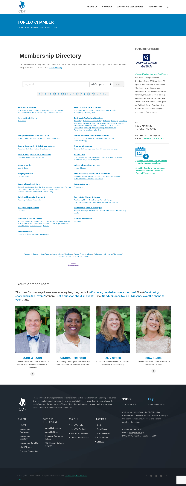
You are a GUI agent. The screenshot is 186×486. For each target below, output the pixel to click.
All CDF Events (26, 447)
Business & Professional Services (88, 118)
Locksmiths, (116, 125)
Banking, (77, 149)
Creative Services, (33, 110)
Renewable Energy (80, 141)
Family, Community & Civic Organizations (36, 146)
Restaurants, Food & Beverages (88, 207)
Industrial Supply (80, 168)
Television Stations (55, 112)
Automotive (22, 121)
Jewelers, (67, 221)
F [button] (55, 94)
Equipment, (112, 138)
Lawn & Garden (23, 168)
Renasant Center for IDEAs (54, 437)
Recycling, (21, 200)
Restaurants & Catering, (118, 210)
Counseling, (78, 123)
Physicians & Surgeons (91, 159)
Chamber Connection (29, 451)
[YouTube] (161, 476)
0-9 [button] (39, 94)
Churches (21, 210)
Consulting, (123, 121)
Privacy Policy (102, 437)
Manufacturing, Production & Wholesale (92, 173)
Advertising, (22, 110)
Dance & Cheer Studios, (86, 110)
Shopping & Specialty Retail (30, 218)
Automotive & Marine (27, 118)
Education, (22, 157)
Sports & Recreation (83, 218)
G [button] (58, 94)
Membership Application (25, 430)
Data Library (102, 429)
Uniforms (46, 226)
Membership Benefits (29, 443)
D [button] (50, 94)
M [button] (73, 94)
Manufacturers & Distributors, (92, 176)
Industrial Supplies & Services (87, 165)
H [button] (61, 94)
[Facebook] (146, 476)
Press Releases (103, 433)
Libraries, (113, 110)
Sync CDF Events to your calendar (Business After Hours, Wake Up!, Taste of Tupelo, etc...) (150, 170)
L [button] (70, 94)
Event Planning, (65, 187)
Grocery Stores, (58, 221)
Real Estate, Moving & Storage (87, 197)
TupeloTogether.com (80, 437)
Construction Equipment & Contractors (91, 135)
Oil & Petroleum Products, (112, 176)
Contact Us (118, 254)
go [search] (119, 84)
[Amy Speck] (113, 329)
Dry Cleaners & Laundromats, (49, 187)
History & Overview (79, 433)
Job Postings (108, 254)
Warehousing (113, 202)
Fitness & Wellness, (34, 189)
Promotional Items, (25, 112)
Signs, (46, 112)
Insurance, (106, 149)
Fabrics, (43, 221)
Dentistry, (88, 157)
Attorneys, (114, 121)
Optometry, (118, 157)
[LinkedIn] (156, 476)
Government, (31, 157)
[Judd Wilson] (32, 329)
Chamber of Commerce (47, 404)
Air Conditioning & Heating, (92, 121)
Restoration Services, (81, 130)
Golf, (108, 110)
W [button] (100, 94)
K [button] (67, 94)
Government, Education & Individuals (34, 154)
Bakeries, (77, 210)
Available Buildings (53, 428)
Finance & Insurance (83, 146)
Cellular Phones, (24, 138)
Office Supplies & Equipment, (40, 223)
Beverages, (85, 210)
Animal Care (78, 187)
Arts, (75, 110)
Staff (99, 425)
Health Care (79, 154)
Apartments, (78, 200)
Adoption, (21, 149)
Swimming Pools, (36, 226)
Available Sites (51, 432)
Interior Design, (98, 125)
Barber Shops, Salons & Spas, (28, 187)
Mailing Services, (24, 223)
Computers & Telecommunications (33, 135)
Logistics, (28, 234)
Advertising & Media (27, 107)
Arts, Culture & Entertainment (87, 107)
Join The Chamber (83, 256)
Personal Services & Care (29, 184)
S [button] (89, 94)
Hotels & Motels (23, 176)
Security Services (95, 130)
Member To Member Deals (83, 254)
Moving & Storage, (106, 200)
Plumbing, (87, 128)
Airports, (21, 234)
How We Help (77, 425)
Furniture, (77, 176)
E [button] (53, 94)
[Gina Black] (153, 329)
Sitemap (100, 441)
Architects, (106, 121)
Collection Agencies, (88, 149)
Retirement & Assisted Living (43, 191)
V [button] (97, 94)
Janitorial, (108, 125)
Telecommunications (54, 138)
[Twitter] (151, 476)
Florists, (49, 221)
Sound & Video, (23, 226)
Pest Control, (78, 128)
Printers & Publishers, (57, 110)
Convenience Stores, (32, 221)
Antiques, (21, 221)
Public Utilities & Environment (31, 197)
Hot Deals (68, 254)
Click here (126, 412)
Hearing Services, (107, 157)
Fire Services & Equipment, (83, 125)
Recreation (78, 221)
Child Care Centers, (32, 149)
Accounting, (78, 121)
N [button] (76, 94)
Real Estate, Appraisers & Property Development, (91, 202)
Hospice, (57, 189)
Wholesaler (99, 179)
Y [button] (105, 94)
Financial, (99, 149)
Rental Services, (110, 128)
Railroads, (35, 234)
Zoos (93, 112)
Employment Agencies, (98, 123)
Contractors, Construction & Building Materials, (90, 138)
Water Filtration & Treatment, (84, 179)
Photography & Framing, (82, 112)
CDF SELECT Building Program (54, 444)
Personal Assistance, (25, 191)
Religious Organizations (28, 207)
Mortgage (114, 149)
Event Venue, (22, 189)
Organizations (45, 149)
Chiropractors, (79, 157)
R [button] (87, 94)
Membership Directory (31, 254)
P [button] (81, 94)
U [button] (94, 94)
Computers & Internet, (38, 138)
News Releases (46, 254)
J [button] (65, 94)
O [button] (79, 94)
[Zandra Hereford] (73, 329)
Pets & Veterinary (82, 184)
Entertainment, (100, 110)
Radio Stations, (37, 112)
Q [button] (84, 94)
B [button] (45, 94)
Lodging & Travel (25, 173)
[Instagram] (166, 476)
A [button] (42, 94)
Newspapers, (44, 110)
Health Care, (96, 157)
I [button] (63, 94)
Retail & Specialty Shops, (60, 223)
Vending (77, 213)
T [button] (92, 94)
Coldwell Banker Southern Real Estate (151, 74)
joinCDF (23, 425)
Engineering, (111, 123)
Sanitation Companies (33, 200)
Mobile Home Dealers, (91, 200)
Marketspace (98, 254)
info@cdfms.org (55, 67)
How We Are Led (78, 429)
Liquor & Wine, (104, 210)
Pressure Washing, (98, 128)
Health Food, (93, 210)
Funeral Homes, (47, 189)
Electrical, (86, 123)
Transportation (25, 231)
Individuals (40, 157)
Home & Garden (25, 165)
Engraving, (120, 123)
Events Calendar (58, 254)
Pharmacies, (78, 159)
